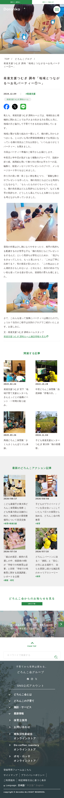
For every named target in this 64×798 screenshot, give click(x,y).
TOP (7, 59)
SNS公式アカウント (30, 685)
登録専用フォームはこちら (17, 770)
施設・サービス (23, 707)
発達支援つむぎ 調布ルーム (18, 99)
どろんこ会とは (23, 694)
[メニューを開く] (56, 9)
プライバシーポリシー (33, 775)
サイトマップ (11, 775)
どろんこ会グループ (30, 672)
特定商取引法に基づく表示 (32, 780)
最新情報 (19, 713)
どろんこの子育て (24, 700)
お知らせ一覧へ (32, 603)
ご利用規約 (9, 780)
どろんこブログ (23, 59)
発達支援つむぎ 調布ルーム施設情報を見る (26, 336)
